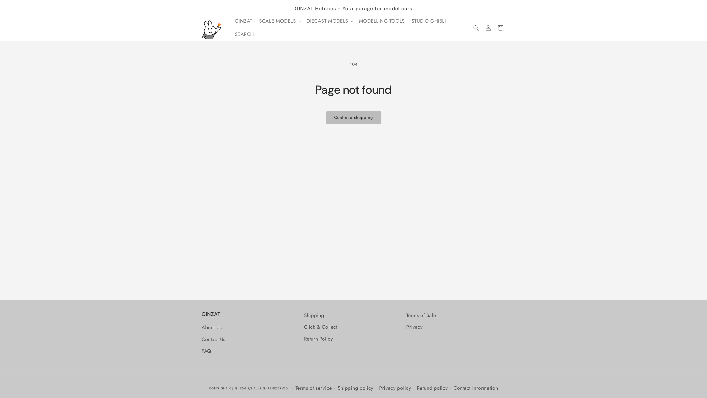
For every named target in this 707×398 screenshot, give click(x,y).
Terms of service (314, 388)
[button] (279, 21)
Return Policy (318, 338)
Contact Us (213, 339)
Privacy (414, 327)
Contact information (475, 388)
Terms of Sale (421, 315)
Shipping (314, 315)
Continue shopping (353, 117)
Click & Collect (320, 327)
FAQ (206, 351)
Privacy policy (395, 388)
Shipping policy (356, 388)
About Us (212, 327)
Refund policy (432, 388)
